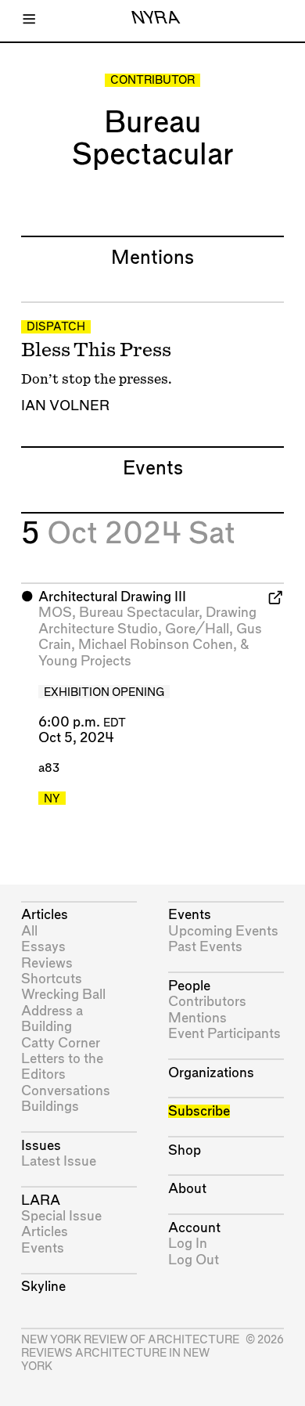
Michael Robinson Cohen (155, 644)
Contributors (207, 1001)
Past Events (205, 947)
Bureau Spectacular (139, 612)
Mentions (197, 1018)
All (29, 931)
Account (194, 1228)
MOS (55, 612)
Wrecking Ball (63, 994)
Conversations (65, 1091)
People (189, 986)
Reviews (47, 963)
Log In (187, 1243)
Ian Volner (65, 406)
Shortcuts (51, 979)
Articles (44, 914)
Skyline (43, 1286)
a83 (48, 768)
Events (42, 1248)
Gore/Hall (197, 629)
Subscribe (199, 1111)
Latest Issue (58, 1161)
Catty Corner (60, 1043)
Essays (43, 947)
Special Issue (61, 1216)
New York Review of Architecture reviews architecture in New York (130, 1353)
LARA (40, 1200)
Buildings (50, 1106)
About (187, 1188)
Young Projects (84, 661)
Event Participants (224, 1033)
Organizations (211, 1073)
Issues (41, 1145)
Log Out (193, 1260)
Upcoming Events (223, 931)
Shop (184, 1150)
